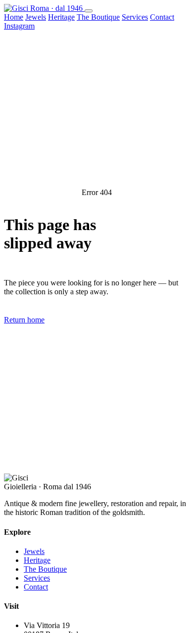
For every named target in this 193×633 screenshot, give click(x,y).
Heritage (61, 17)
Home (13, 17)
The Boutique (98, 17)
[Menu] (89, 10)
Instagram (19, 26)
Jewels (35, 17)
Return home (24, 320)
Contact (162, 17)
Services (135, 17)
